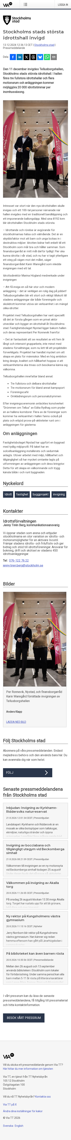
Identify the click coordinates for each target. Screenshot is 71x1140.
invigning (59, 494)
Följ (9, 772)
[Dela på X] (26, 57)
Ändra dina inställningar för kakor (23, 1111)
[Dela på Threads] (33, 57)
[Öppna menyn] (26, 4)
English (19, 1125)
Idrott (8, 494)
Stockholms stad (44, 44)
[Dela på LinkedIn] (20, 57)
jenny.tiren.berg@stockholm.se (23, 565)
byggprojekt (40, 494)
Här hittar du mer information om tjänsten (28, 1068)
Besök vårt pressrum (24, 1018)
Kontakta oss (43, 1096)
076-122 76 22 (19, 560)
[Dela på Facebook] (13, 57)
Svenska (8, 1125)
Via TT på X (10, 1104)
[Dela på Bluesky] (40, 57)
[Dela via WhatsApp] (47, 57)
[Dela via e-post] (54, 57)
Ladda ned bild (16, 721)
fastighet (22, 494)
